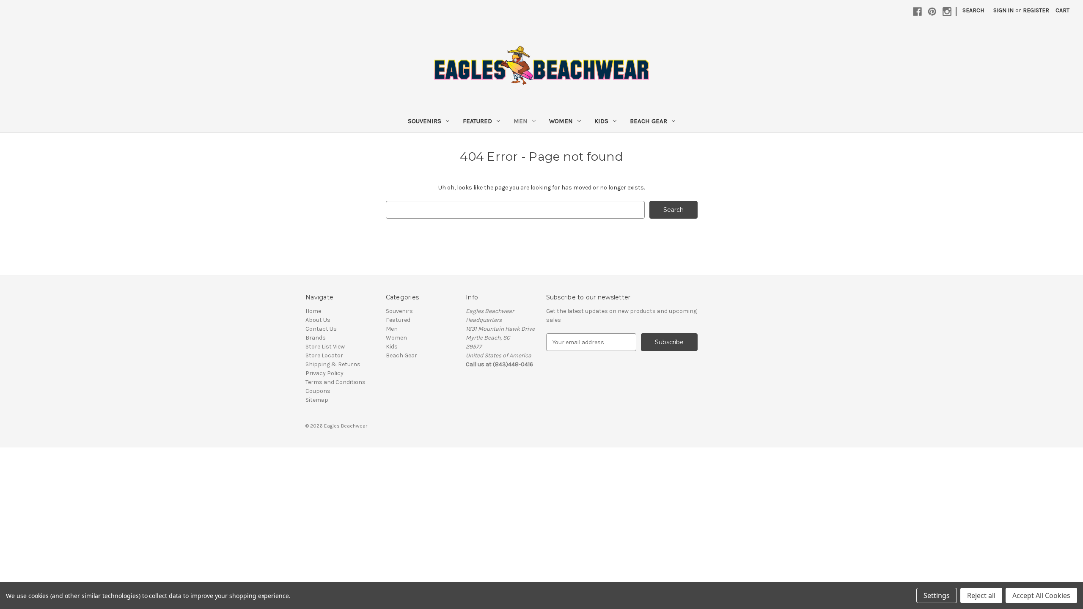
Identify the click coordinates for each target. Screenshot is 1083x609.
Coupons (317, 391)
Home (313, 311)
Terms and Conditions (335, 382)
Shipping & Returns (332, 364)
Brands (315, 337)
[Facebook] (917, 11)
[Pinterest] (932, 11)
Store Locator (324, 355)
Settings (937, 595)
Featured (477, 121)
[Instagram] (947, 11)
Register (1036, 10)
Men (521, 121)
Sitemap (316, 399)
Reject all (981, 595)
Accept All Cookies (1041, 595)
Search (973, 10)
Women (561, 121)
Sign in (1003, 10)
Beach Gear (648, 121)
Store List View (325, 346)
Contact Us (321, 328)
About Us (317, 320)
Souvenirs (424, 121)
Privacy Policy (324, 373)
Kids (601, 121)
